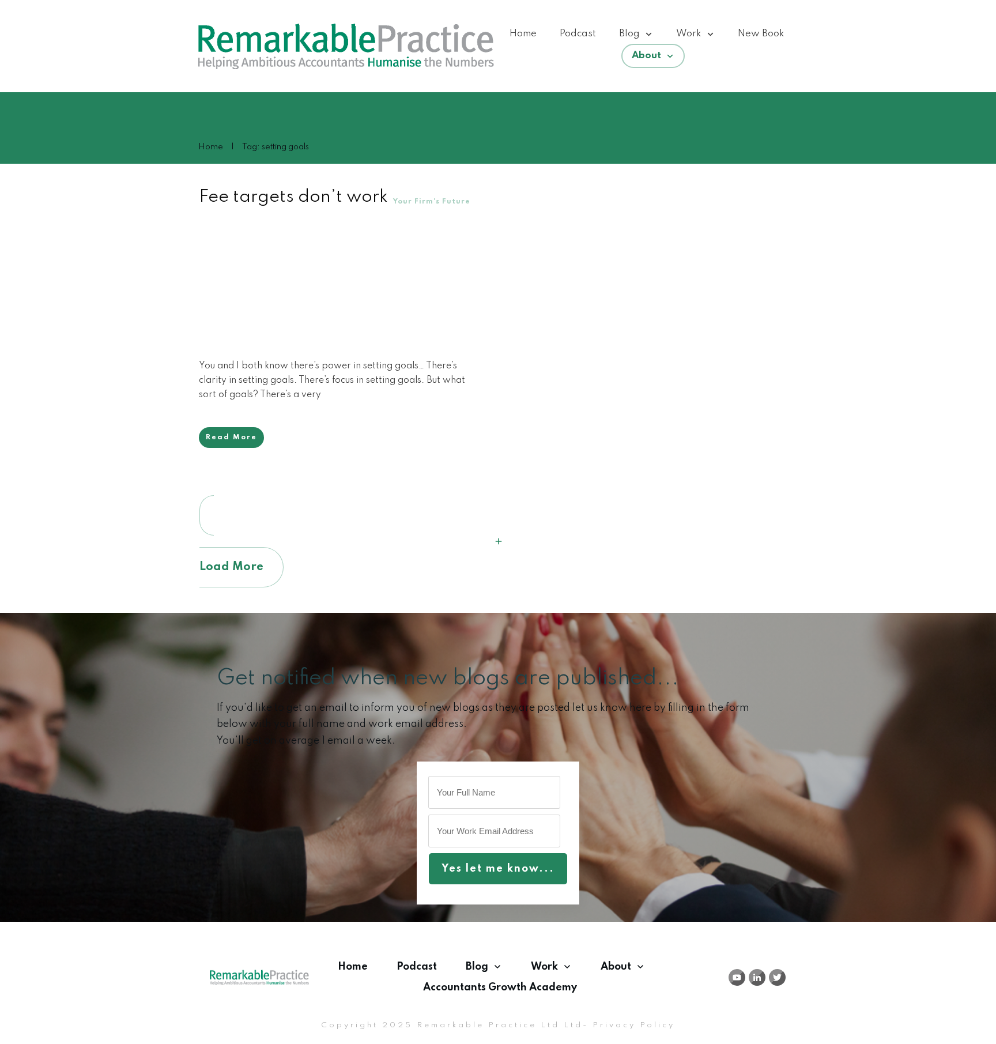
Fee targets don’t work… (299, 197)
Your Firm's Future (431, 201)
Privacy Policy (634, 1025)
